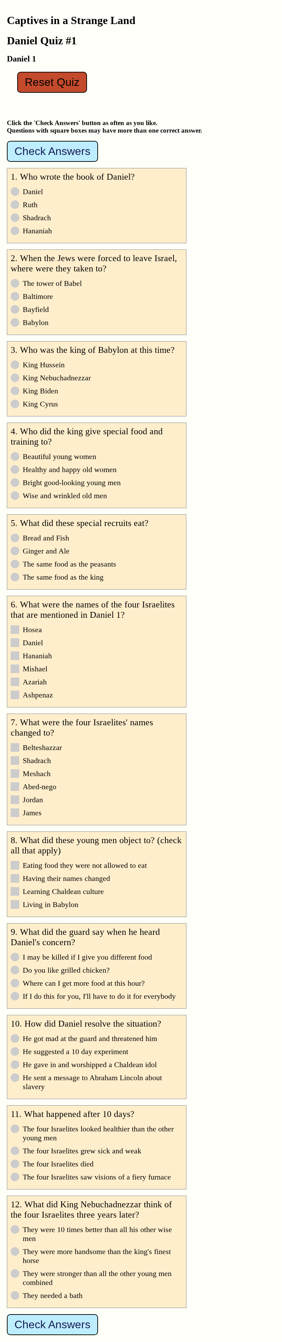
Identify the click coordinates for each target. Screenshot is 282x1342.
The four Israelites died (58, 1164)
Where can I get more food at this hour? (84, 983)
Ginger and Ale (46, 551)
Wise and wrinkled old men (65, 495)
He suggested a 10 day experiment (75, 1051)
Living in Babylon (50, 904)
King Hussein (44, 364)
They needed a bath (53, 1295)
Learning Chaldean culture (63, 891)
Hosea (32, 629)
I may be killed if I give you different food (87, 957)
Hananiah (37, 230)
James (32, 812)
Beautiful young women (59, 456)
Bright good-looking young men (72, 482)
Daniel (33, 191)
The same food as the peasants (69, 564)
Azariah (35, 682)
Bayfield (36, 309)
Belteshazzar (42, 747)
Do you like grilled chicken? (66, 970)
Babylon (35, 322)
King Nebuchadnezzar (57, 377)
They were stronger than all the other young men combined (97, 1278)
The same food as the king (63, 577)
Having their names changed (66, 878)
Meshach (37, 773)
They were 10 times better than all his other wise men (97, 1234)
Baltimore (38, 296)
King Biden (40, 391)
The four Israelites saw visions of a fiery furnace (97, 1177)
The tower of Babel (52, 283)
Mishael (35, 668)
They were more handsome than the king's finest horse (97, 1256)
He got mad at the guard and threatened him (90, 1038)
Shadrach (37, 217)
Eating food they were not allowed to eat (85, 865)
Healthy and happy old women (70, 469)
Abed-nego (39, 786)
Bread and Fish (46, 538)
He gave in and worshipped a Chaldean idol (90, 1064)
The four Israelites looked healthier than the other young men (98, 1133)
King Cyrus (40, 404)
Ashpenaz (38, 695)
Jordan (33, 799)
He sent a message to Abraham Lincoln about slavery (92, 1082)
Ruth (30, 204)
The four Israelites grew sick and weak (82, 1151)
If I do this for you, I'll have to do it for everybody (99, 996)
